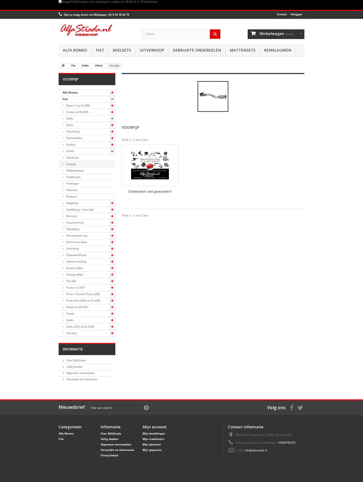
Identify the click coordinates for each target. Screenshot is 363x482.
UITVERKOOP (152, 50)
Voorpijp (70, 164)
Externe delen (74, 268)
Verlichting (72, 248)
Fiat (100, 50)
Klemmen (71, 190)
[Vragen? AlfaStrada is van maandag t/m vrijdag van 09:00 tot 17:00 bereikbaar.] (181, 5)
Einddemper (73, 177)
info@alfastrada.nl (256, 450)
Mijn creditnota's (153, 439)
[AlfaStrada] (97, 30)
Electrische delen (76, 242)
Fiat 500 (70, 281)
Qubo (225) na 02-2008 (79, 326)
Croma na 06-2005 (76, 112)
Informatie (73, 349)
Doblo (69, 118)
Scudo (69, 313)
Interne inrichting (75, 261)
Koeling (70, 144)
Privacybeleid (109, 455)
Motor (69, 125)
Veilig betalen (74, 366)
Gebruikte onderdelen (197, 50)
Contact (282, 14)
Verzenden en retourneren (81, 379)
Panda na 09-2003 (76, 307)
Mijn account (155, 426)
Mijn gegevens (152, 450)
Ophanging (72, 229)
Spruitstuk (72, 157)
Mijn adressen (152, 444)
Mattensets (242, 50)
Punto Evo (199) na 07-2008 (82, 300)
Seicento (71, 333)
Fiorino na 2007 (75, 287)
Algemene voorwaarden (80, 373)
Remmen (71, 216)
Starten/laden (73, 138)
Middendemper (74, 170)
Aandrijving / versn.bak (79, 209)
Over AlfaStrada (76, 360)
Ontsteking (72, 131)
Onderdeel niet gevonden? (150, 191)
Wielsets (122, 50)
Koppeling (71, 203)
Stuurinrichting (74, 222)
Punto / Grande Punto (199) (82, 294)
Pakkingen (72, 183)
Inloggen (296, 14)
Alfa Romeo (75, 50)
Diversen (71, 196)
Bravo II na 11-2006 (77, 105)
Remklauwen (277, 50)
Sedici (69, 320)
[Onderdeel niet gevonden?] (150, 165)
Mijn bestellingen (154, 433)
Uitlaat (69, 151)
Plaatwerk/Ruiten (76, 255)
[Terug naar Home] (63, 65)
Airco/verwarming (76, 235)
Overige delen (74, 274)
